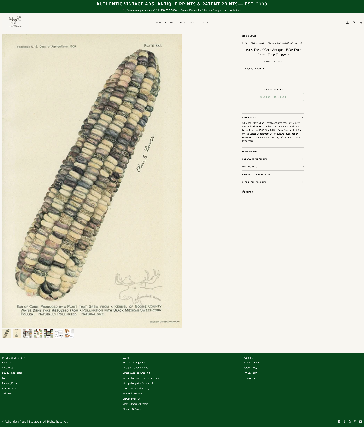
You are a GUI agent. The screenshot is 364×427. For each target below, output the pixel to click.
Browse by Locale (132, 399)
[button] (158, 22)
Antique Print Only (254, 68)
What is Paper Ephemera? (136, 404)
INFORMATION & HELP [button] (13, 357)
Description (249, 117)
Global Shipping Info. (254, 182)
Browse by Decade (132, 393)
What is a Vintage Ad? (134, 362)
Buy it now (273, 106)
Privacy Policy (250, 373)
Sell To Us (7, 393)
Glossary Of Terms (132, 409)
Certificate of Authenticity (136, 388)
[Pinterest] (350, 421)
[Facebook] (339, 421)
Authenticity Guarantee (256, 174)
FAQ (4, 378)
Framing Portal (9, 383)
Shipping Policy (251, 362)
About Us (7, 362)
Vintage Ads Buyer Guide (135, 367)
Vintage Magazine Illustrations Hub (141, 378)
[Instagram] (355, 421)
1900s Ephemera (256, 42)
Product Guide (9, 388)
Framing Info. (250, 151)
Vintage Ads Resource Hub (136, 373)
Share (249, 191)
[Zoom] (7, 322)
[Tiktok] (344, 421)
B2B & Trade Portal (12, 373)
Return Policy (250, 367)
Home (244, 42)
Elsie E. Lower (249, 36)
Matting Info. (250, 166)
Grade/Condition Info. (255, 159)
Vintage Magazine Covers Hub (138, 383)
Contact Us (7, 367)
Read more (247, 141)
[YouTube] (360, 421)
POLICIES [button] (248, 357)
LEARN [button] (126, 357)
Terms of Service (251, 378)
